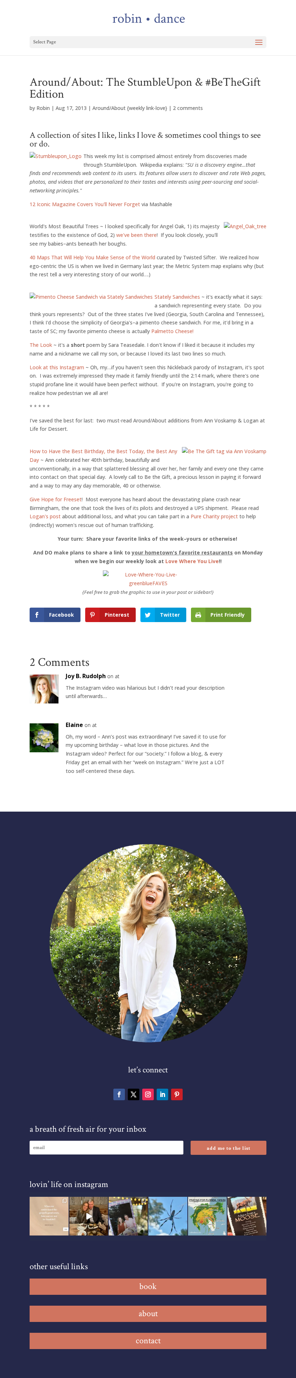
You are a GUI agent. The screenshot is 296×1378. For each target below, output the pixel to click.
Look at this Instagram (57, 367)
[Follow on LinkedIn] (162, 1094)
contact (148, 1340)
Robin (43, 108)
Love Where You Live (192, 561)
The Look (41, 344)
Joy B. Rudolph (86, 676)
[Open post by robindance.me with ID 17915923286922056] (128, 1216)
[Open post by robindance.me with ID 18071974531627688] (49, 1216)
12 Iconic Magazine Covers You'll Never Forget (85, 204)
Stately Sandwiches (177, 296)
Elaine (74, 725)
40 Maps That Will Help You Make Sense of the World (92, 257)
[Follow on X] (133, 1094)
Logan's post (45, 516)
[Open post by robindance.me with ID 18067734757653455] (167, 1216)
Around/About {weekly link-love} (129, 108)
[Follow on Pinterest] (177, 1094)
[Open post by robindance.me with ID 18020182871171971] (246, 1216)
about (148, 1313)
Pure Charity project (214, 516)
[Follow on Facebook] (119, 1094)
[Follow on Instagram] (148, 1094)
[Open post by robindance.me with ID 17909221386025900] (88, 1216)
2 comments (188, 108)
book (148, 1286)
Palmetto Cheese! (172, 331)
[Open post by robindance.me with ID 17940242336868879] (207, 1216)
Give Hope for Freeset (56, 499)
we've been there (136, 234)
